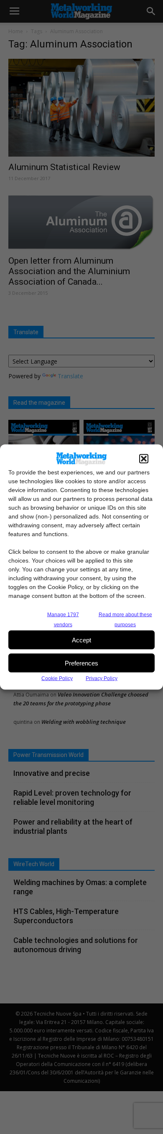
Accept (81, 639)
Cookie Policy (57, 678)
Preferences (81, 662)
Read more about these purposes (125, 620)
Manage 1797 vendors (63, 620)
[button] (144, 459)
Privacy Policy (101, 678)
